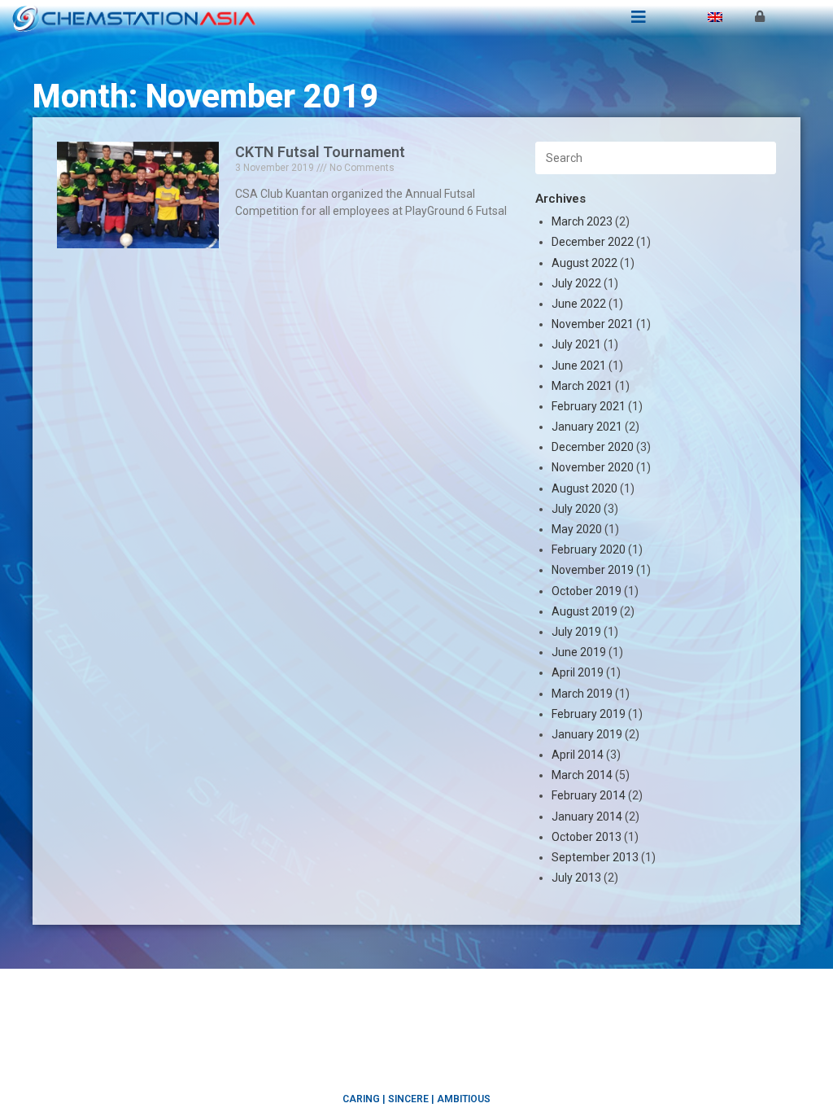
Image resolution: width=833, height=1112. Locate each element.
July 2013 (576, 877)
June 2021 (579, 365)
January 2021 (587, 426)
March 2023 (582, 221)
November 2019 (593, 569)
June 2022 (579, 303)
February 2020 (589, 549)
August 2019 (584, 611)
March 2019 (582, 693)
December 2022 (593, 241)
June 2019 (579, 652)
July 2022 (576, 283)
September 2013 (595, 857)
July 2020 (576, 508)
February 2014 (589, 795)
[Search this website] (655, 157)
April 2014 (578, 754)
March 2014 (582, 774)
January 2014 (587, 816)
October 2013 (586, 836)
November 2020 (593, 467)
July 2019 (576, 631)
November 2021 (593, 324)
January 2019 (587, 734)
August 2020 (584, 488)
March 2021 (582, 385)
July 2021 (576, 344)
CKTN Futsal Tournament (320, 151)
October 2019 (586, 591)
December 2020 (593, 446)
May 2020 (577, 529)
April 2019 (578, 672)
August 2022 (584, 262)
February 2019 (589, 713)
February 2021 (589, 406)
